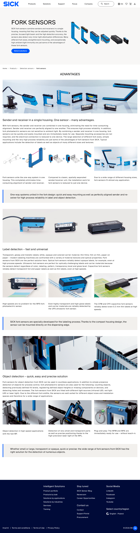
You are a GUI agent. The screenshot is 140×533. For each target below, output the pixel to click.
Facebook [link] (110, 494)
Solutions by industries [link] (53, 502)
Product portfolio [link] (50, 491)
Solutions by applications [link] (54, 498)
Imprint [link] (6, 528)
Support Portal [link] (83, 513)
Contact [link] (80, 510)
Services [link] (47, 505)
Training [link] (46, 509)
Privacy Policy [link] (53, 528)
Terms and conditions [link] (21, 528)
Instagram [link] (110, 498)
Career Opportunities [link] (86, 498)
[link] (11, 4)
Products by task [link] (50, 494)
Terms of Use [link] (39, 528)
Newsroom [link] (81, 494)
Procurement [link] (82, 517)
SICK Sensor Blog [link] (84, 491)
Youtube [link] (109, 502)
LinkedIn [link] (110, 491)
